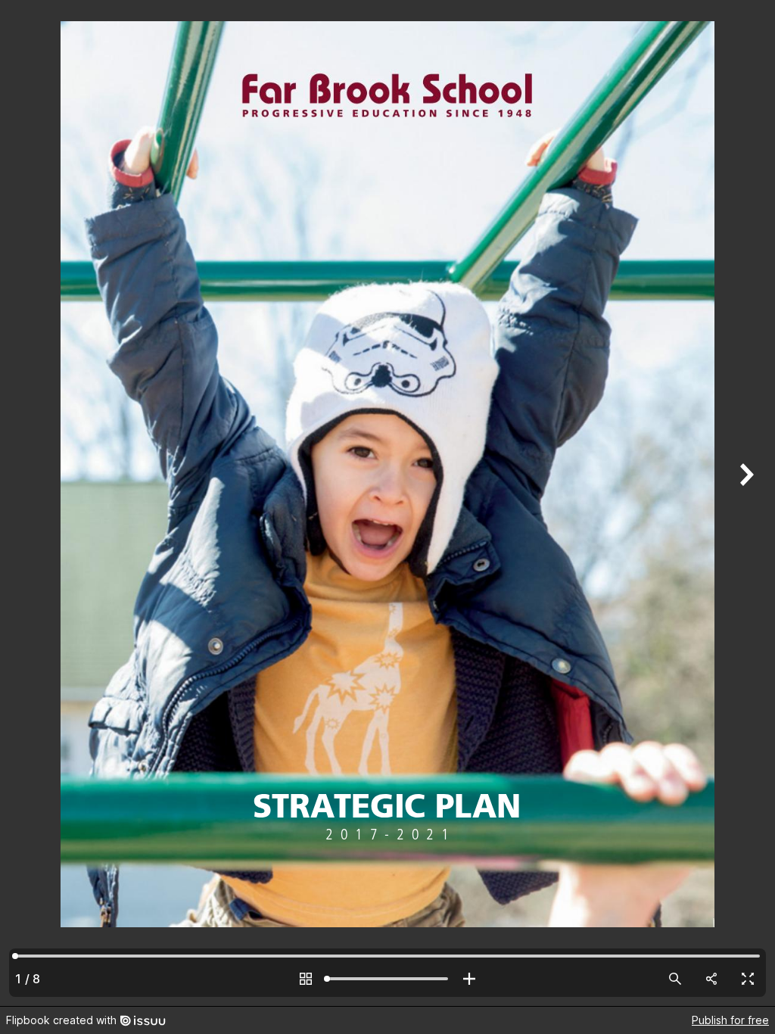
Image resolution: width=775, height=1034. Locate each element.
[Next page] (744, 503)
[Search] (675, 979)
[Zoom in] (469, 979)
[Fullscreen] (748, 979)
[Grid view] (306, 979)
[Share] (711, 979)
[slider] (387, 978)
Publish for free (730, 1020)
